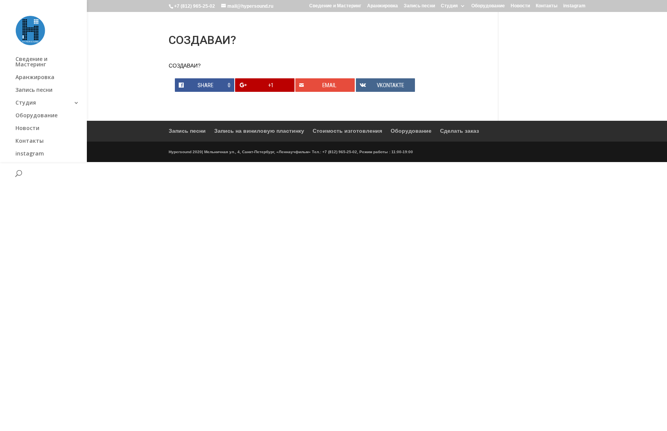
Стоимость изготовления (347, 131)
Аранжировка (382, 5)
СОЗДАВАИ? (185, 66)
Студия (449, 5)
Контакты (546, 5)
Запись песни (419, 5)
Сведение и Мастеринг (335, 5)
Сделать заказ (459, 131)
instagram (574, 5)
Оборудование (488, 5)
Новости (520, 5)
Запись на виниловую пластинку (259, 131)
